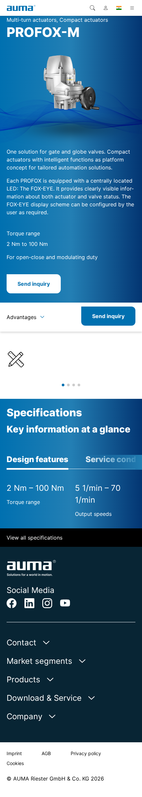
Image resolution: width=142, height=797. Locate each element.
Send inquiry (34, 283)
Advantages (21, 317)
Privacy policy (86, 753)
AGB (46, 753)
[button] (63, 385)
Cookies (15, 763)
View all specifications (34, 537)
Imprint (14, 753)
